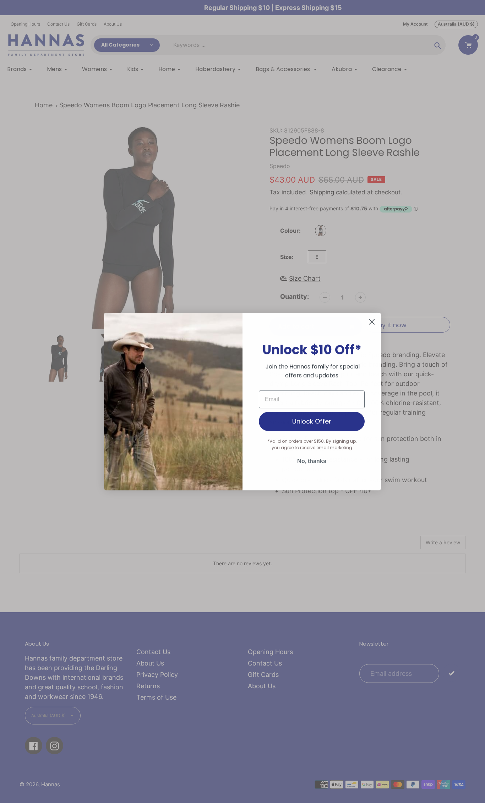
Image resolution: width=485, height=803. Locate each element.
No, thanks (311, 461)
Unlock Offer (311, 421)
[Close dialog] (372, 322)
